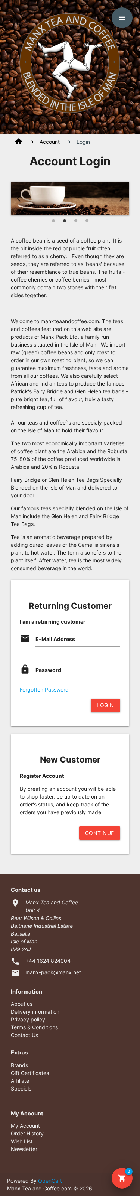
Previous (19, 198)
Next (121, 198)
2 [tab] (64, 220)
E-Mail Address (55, 639)
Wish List (21, 1141)
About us (21, 1004)
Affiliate (20, 1081)
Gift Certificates (30, 1073)
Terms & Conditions (34, 1027)
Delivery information (35, 1011)
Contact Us (24, 1035)
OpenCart (50, 1180)
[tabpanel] (70, 198)
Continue (99, 833)
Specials (21, 1088)
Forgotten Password (44, 689)
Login (105, 705)
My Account (25, 1125)
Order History (27, 1133)
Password (48, 670)
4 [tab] (87, 220)
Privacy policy (28, 1019)
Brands (19, 1065)
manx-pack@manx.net (53, 972)
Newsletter (24, 1149)
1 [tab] (53, 220)
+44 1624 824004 (48, 961)
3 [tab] (76, 220)
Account (50, 142)
